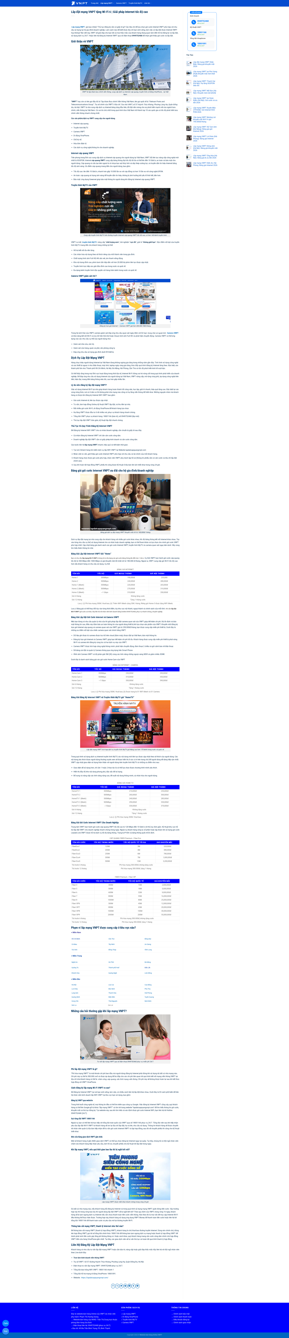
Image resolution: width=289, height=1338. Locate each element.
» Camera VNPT (127, 1322)
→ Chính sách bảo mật (180, 1314)
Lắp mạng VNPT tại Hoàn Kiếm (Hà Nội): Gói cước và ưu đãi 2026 (205, 100)
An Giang (148, 944)
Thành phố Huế (113, 968)
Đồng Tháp (112, 950)
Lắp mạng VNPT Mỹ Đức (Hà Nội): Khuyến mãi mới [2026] (204, 92)
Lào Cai (111, 985)
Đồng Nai (148, 939)
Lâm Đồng (148, 973)
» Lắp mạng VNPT (128, 1314)
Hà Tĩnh (111, 962)
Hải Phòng (148, 993)
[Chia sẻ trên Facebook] (113, 1286)
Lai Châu (75, 989)
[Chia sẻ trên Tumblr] (133, 1286)
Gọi (5, 1331)
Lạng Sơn (75, 993)
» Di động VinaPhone (129, 1317)
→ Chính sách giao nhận (181, 1322)
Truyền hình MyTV (135, 3)
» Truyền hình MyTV (129, 1320)
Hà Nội (74, 985)
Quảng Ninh (76, 997)
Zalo (5, 1323)
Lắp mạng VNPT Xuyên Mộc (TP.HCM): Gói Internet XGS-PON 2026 (204, 110)
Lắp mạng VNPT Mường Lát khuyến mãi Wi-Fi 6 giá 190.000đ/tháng (204, 119)
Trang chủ (94, 3)
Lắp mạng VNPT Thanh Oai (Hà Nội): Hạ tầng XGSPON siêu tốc (204, 83)
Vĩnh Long (148, 950)
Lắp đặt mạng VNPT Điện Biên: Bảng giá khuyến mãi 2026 (203, 64)
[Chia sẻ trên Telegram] (137, 1286)
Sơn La (74, 1005)
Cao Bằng (148, 985)
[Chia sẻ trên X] (117, 1286)
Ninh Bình (148, 1001)
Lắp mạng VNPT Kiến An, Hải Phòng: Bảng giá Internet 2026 (205, 164)
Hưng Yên (75, 1001)
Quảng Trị (75, 968)
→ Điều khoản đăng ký (180, 1320)
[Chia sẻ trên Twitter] (121, 1286)
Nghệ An (75, 962)
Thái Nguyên (112, 1001)
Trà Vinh (74, 950)
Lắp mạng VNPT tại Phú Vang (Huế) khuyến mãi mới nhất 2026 (205, 73)
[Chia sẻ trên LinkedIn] (129, 1286)
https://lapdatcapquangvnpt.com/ (94, 1278)
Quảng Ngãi (112, 973)
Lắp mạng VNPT (106, 3)
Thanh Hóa (112, 993)
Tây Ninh (111, 944)
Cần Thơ (111, 939)
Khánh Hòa (75, 973)
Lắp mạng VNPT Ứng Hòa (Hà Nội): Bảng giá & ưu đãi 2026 (205, 157)
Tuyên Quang (149, 997)
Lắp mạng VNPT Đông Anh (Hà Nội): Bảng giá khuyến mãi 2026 (205, 148)
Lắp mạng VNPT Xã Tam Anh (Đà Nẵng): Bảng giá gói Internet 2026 (205, 129)
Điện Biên (111, 997)
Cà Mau (74, 944)
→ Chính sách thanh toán (181, 1317)
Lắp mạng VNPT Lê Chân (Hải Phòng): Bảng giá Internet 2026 (205, 138)
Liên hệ (147, 3)
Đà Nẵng (148, 962)
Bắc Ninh (111, 989)
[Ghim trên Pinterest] (125, 1286)
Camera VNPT (121, 3)
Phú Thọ (147, 989)
